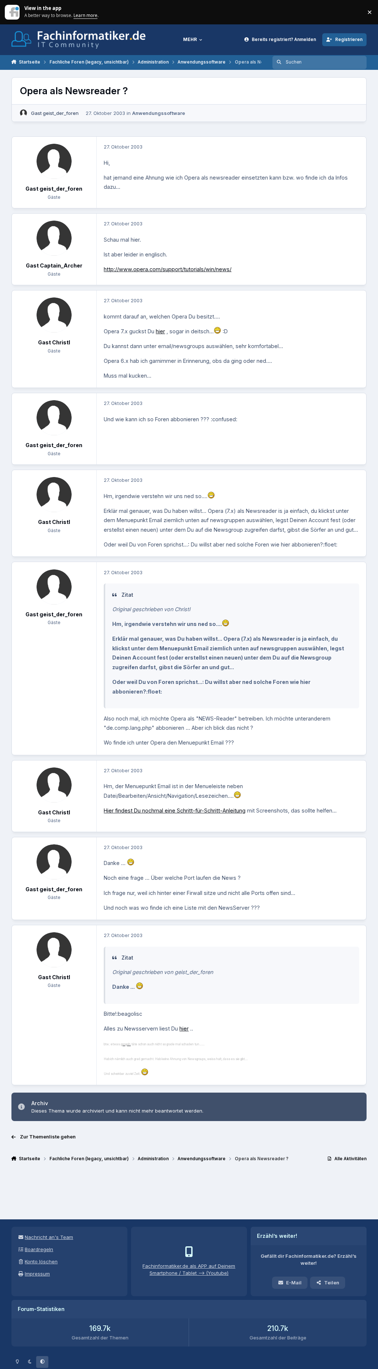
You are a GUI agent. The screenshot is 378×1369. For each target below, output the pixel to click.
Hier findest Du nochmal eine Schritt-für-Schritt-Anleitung (174, 810)
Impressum (37, 1274)
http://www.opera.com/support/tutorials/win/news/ (167, 269)
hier (160, 331)
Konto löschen (41, 1261)
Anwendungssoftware (158, 113)
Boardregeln (39, 1249)
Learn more (12, 11)
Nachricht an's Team (49, 1237)
